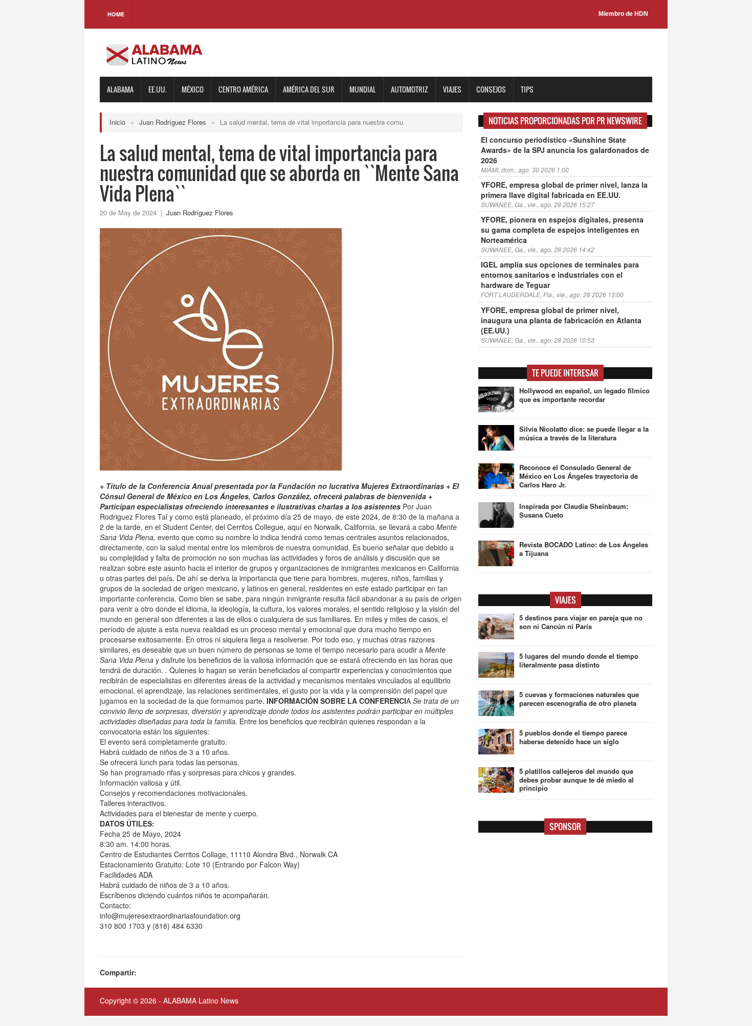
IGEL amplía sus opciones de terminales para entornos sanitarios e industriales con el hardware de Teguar (560, 274)
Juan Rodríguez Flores (172, 122)
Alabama (120, 89)
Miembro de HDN (623, 13)
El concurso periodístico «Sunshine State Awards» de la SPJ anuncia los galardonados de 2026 (565, 150)
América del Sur (309, 89)
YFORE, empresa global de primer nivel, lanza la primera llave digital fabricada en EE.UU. (564, 190)
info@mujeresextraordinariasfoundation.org (170, 915)
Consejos (491, 89)
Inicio (117, 122)
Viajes (452, 89)
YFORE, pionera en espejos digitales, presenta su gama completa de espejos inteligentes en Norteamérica (562, 229)
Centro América (243, 89)
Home (115, 14)
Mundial (362, 89)
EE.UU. (157, 89)
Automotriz (409, 89)
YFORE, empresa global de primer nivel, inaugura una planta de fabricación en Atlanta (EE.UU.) (561, 320)
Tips (527, 89)
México (193, 89)
